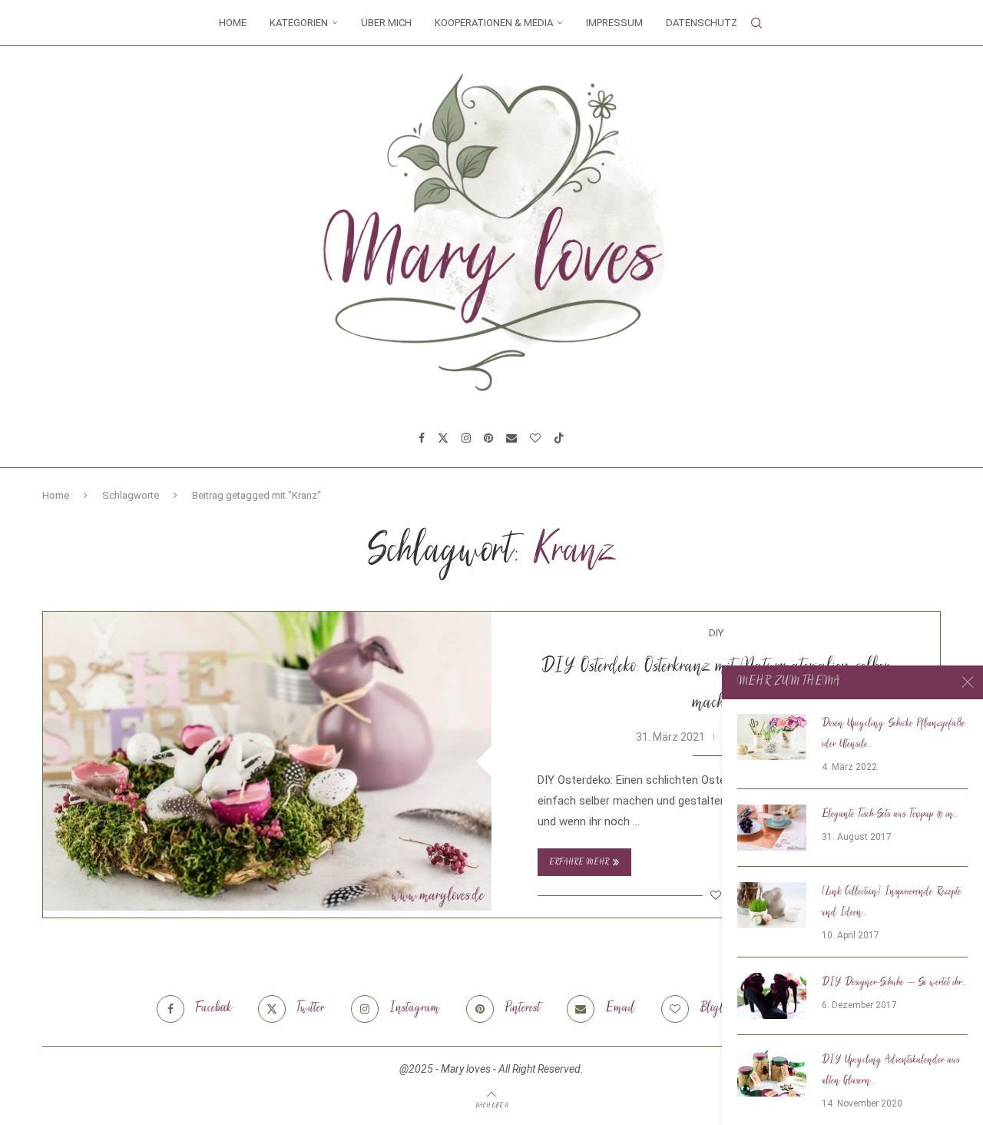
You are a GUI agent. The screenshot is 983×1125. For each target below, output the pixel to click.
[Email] (511, 438)
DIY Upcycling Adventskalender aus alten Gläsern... (891, 1071)
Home (233, 22)
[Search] (756, 23)
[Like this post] (715, 895)
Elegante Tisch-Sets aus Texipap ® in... (890, 814)
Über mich (386, 22)
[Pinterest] (488, 438)
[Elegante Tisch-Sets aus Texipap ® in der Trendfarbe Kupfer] (771, 828)
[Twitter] (443, 438)
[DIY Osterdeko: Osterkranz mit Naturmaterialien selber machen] (267, 761)
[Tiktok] (559, 438)
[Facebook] (422, 438)
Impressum (614, 22)
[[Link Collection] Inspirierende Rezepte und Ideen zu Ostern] (771, 905)
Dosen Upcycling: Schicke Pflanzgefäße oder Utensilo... (893, 734)
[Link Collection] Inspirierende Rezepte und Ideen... (891, 902)
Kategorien (299, 22)
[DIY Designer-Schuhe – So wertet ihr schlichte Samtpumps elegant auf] (771, 996)
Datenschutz (701, 22)
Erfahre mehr (579, 862)
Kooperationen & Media (494, 22)
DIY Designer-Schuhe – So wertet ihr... (894, 983)
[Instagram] (466, 438)
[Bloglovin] (535, 438)
